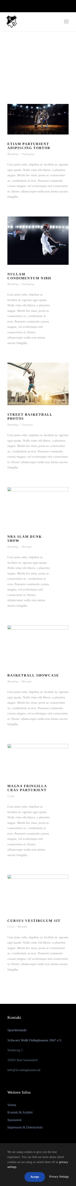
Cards (10, 796)
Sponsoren (14, 1120)
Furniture (27, 424)
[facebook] (32, 5)
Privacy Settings (59, 1176)
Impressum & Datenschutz (25, 1127)
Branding (12, 154)
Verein (11, 1105)
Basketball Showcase (33, 675)
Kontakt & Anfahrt (20, 1112)
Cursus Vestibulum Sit (34, 920)
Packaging (28, 154)
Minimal (26, 546)
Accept (34, 1176)
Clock (10, 926)
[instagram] (40, 5)
